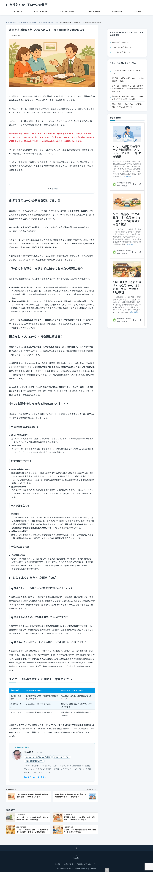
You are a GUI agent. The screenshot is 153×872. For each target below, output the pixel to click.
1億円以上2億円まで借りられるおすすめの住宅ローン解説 (128, 79)
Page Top (77, 858)
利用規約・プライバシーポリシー (87, 864)
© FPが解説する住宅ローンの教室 (68, 869)
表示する (54, 189)
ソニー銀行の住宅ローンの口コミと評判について (128, 71)
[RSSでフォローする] (76, 848)
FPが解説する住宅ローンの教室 (27, 4)
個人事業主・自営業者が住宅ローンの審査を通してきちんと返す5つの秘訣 (128, 97)
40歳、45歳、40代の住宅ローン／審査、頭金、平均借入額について (127, 105)
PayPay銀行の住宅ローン (121, 42)
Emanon (93, 869)
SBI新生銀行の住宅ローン (121, 47)
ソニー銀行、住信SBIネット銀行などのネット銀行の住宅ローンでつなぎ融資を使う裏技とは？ (128, 89)
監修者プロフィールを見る (34, 777)
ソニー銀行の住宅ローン (121, 52)
